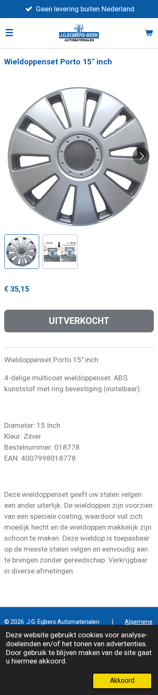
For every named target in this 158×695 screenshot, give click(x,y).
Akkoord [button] (122, 680)
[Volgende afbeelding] (141, 156)
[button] (21, 251)
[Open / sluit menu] (9, 33)
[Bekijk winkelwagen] (148, 33)
